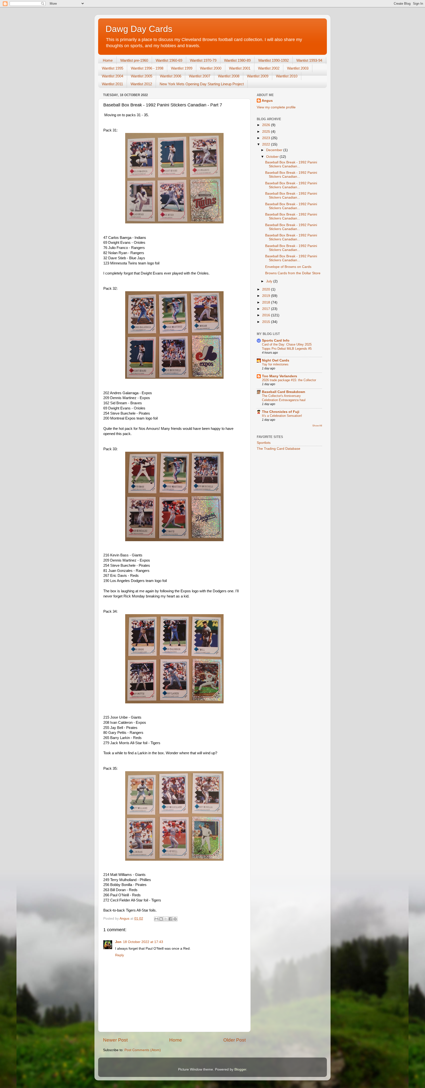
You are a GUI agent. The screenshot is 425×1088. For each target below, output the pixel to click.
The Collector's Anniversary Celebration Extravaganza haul (283, 398)
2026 (266, 125)
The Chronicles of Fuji (280, 412)
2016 (266, 315)
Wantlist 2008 (228, 76)
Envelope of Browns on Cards (288, 267)
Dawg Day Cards (139, 29)
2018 (266, 302)
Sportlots (264, 443)
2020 (266, 289)
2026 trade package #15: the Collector (289, 380)
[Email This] (156, 918)
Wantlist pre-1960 (134, 60)
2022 (266, 144)
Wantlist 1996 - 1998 (147, 68)
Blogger (240, 1069)
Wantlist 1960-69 (169, 60)
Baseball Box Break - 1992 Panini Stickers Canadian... (291, 164)
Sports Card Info (275, 340)
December (274, 150)
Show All (317, 425)
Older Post (234, 1040)
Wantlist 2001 (239, 68)
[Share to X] (165, 918)
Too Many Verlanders (279, 376)
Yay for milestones (275, 364)
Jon (118, 942)
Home (108, 60)
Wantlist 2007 (199, 76)
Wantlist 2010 (286, 76)
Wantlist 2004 (112, 76)
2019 (266, 296)
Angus (267, 100)
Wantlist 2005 (141, 76)
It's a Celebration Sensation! (282, 416)
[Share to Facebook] (170, 918)
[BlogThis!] (161, 918)
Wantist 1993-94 (309, 60)
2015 (266, 322)
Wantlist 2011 (112, 84)
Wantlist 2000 (210, 68)
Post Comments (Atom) (142, 1050)
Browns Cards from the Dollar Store (292, 273)
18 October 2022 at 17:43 (143, 942)
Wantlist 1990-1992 (273, 60)
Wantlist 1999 (181, 68)
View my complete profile (276, 107)
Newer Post (115, 1040)
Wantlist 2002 (268, 68)
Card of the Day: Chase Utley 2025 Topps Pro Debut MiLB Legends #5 (287, 346)
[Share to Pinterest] (175, 918)
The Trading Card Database (278, 448)
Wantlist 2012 (141, 84)
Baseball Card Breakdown (283, 392)
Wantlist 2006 (170, 76)
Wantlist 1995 (112, 68)
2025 (266, 131)
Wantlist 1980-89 (237, 60)
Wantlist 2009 (257, 76)
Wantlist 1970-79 (203, 60)
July (269, 281)
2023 (266, 138)
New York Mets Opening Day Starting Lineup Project (202, 84)
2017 (266, 309)
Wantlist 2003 (297, 68)
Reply (119, 955)
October (273, 157)
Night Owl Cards (275, 360)
